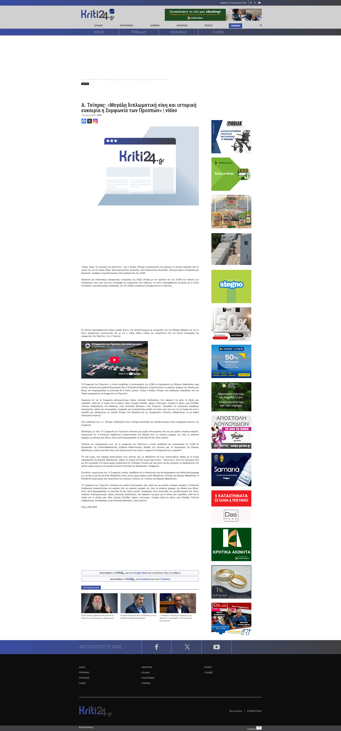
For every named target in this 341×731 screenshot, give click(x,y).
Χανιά (99, 32)
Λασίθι (218, 32)
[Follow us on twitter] (255, 3)
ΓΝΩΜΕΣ (235, 25)
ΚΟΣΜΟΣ (155, 25)
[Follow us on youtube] (259, 3)
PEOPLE (209, 25)
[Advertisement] (159, 56)
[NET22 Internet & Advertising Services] (259, 729)
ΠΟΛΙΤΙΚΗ (85, 84)
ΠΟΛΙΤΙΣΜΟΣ (126, 25)
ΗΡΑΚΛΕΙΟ (84, 678)
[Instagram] (95, 121)
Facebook (145, 579)
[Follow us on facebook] (251, 3)
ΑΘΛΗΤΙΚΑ (182, 25)
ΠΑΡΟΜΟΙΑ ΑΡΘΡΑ (91, 588)
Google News (141, 573)
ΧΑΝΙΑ (82, 667)
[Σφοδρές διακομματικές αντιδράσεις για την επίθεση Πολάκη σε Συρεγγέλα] (138, 603)
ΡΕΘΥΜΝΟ (84, 672)
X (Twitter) (164, 579)
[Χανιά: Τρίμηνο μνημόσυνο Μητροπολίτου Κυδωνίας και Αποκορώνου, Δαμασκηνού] (99, 603)
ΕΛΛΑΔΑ (98, 25)
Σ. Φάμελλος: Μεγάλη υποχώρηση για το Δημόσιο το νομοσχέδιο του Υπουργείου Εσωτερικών (176, 618)
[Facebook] (84, 121)
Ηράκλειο (178, 32)
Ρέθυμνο (138, 32)
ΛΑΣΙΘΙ (82, 683)
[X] (89, 121)
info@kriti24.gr (254, 711)
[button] (261, 25)
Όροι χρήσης (235, 711)
